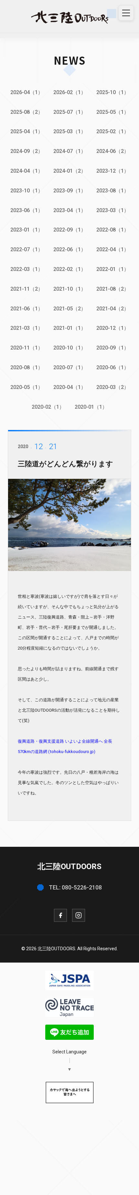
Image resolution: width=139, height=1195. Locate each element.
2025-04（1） (26, 131)
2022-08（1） (112, 230)
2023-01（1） (26, 230)
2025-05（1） (112, 112)
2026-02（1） (69, 92)
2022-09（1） (69, 230)
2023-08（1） (112, 191)
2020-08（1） (26, 367)
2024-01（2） (69, 171)
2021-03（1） (26, 328)
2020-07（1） (69, 367)
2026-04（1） (26, 92)
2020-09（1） (112, 348)
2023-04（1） (69, 210)
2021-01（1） (69, 328)
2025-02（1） (112, 131)
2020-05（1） (26, 387)
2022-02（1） (69, 269)
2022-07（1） (26, 249)
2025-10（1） (112, 92)
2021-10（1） (69, 289)
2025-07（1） (69, 112)
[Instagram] (78, 915)
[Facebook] (60, 915)
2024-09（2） (26, 151)
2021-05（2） (69, 309)
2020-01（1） (91, 407)
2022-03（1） (26, 269)
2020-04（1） (69, 387)
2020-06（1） (112, 367)
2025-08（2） (26, 112)
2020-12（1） (112, 328)
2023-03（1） (112, 210)
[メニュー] (126, 13)
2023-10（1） (26, 191)
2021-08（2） (112, 289)
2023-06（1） (26, 210)
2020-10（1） (69, 348)
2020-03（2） (112, 387)
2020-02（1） (48, 407)
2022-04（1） (112, 249)
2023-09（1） (69, 191)
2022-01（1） (112, 269)
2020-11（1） (26, 348)
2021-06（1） (26, 309)
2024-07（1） (69, 151)
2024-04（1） (26, 171)
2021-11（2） (26, 289)
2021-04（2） (112, 309)
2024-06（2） (112, 151)
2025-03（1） (69, 131)
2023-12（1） (112, 171)
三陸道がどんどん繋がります (65, 464)
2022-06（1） (69, 249)
